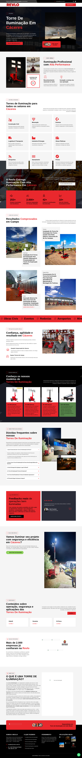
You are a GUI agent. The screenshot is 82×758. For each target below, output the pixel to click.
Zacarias (35, 621)
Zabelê (11, 621)
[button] (78, 754)
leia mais (11, 623)
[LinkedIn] (75, 1)
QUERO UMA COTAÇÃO (28, 307)
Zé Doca (58, 621)
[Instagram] (73, 1)
